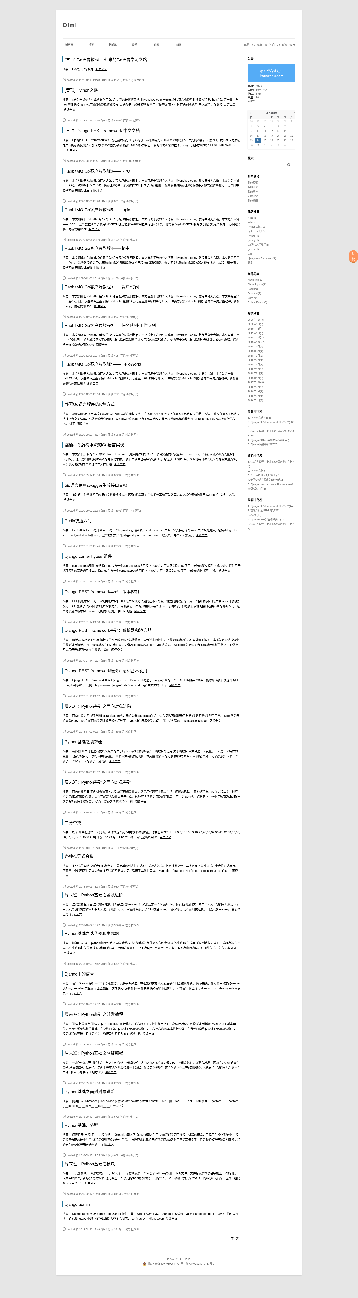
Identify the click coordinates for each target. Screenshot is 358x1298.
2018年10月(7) (256, 342)
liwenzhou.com (271, 75)
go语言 (253, 249)
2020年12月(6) (256, 319)
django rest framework (262, 258)
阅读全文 (101, 69)
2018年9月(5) (255, 346)
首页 (91, 44)
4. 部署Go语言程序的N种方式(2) (266, 479)
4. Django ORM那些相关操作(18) (266, 519)
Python (253, 235)
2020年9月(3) (255, 324)
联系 (134, 44)
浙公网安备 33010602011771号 (165, 1263)
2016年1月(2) (255, 400)
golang (253, 240)
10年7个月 (262, 90)
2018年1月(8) (255, 378)
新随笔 (113, 44)
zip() (252, 217)
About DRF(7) (255, 279)
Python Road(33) (257, 302)
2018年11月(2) (256, 337)
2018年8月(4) (255, 351)
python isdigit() (257, 231)
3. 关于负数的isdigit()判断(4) (263, 475)
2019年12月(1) (256, 328)
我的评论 (253, 187)
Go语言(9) (253, 297)
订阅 (156, 44)
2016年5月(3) (255, 386)
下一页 (235, 1238)
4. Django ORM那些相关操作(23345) (268, 440)
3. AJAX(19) (254, 515)
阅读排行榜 (255, 411)
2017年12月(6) (256, 382)
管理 (178, 44)
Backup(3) (253, 289)
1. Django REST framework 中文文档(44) (271, 506)
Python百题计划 (258, 226)
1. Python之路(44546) (260, 417)
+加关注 (252, 101)
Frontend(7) (254, 293)
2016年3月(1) (255, 395)
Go (251, 253)
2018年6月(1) (255, 359)
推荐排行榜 (255, 500)
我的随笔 (253, 182)
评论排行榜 (255, 455)
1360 (259, 93)
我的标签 (253, 200)
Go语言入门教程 (258, 244)
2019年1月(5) (255, 333)
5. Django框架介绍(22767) (263, 444)
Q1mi (69, 25)
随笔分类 (253, 274)
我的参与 (253, 191)
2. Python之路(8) (257, 470)
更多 (250, 262)
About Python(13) (257, 284)
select (253, 222)
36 (257, 97)
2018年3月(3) (255, 373)
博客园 (69, 44)
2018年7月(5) (255, 355)
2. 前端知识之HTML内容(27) (263, 510)
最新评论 (253, 196)
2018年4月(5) (255, 368)
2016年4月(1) (255, 391)
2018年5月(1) (255, 364)
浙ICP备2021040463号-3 (200, 1263)
